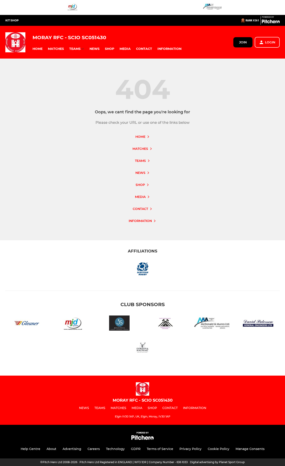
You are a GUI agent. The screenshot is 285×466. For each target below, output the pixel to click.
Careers (94, 449)
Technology (115, 449)
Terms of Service (160, 449)
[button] (37, 49)
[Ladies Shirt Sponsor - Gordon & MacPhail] (142, 348)
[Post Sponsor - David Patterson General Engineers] (258, 323)
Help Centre (30, 449)
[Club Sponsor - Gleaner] (27, 323)
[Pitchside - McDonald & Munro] (212, 7)
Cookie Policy (218, 449)
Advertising (72, 449)
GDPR (135, 449)
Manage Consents (250, 449)
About (51, 449)
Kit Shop (12, 20)
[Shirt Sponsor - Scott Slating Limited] (165, 323)
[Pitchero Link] (271, 22)
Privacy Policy (190, 449)
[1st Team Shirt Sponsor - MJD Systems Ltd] (72, 7)
